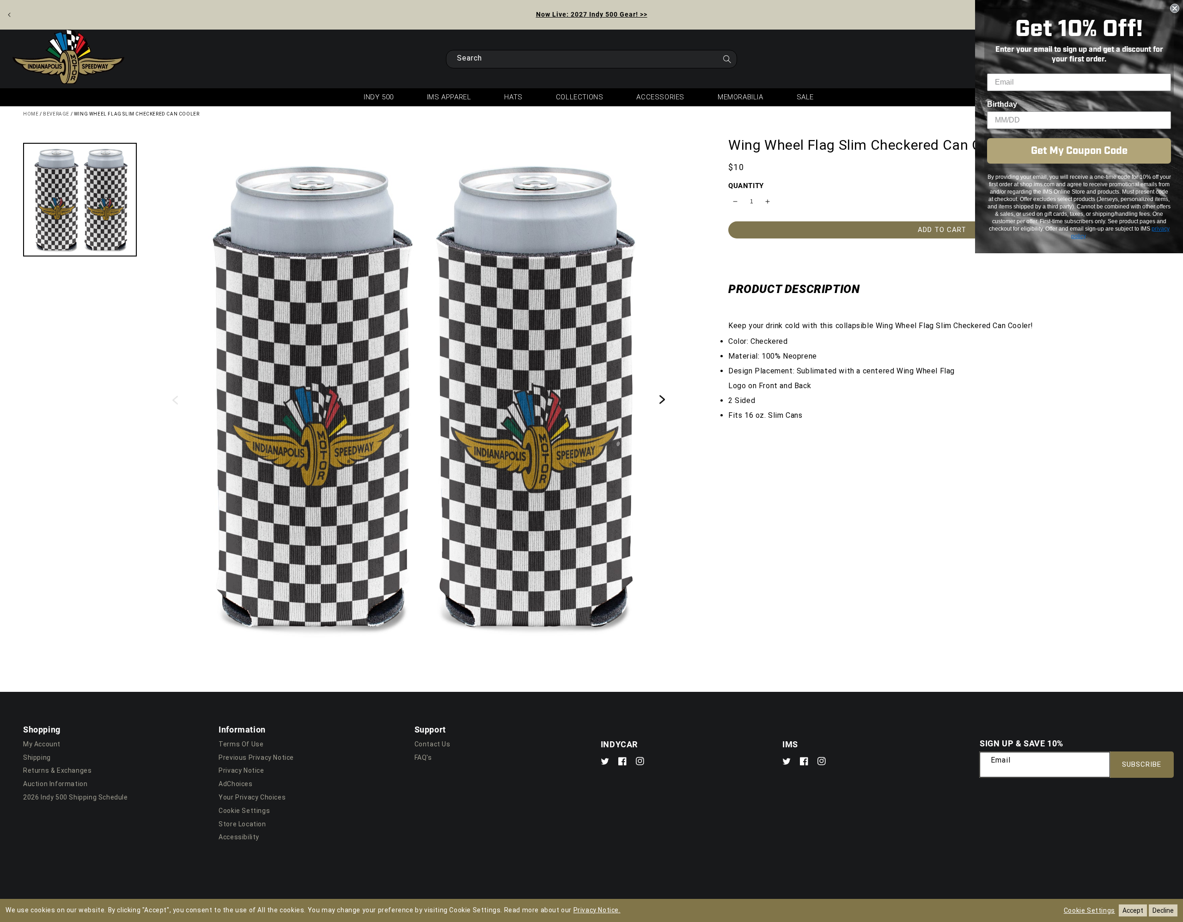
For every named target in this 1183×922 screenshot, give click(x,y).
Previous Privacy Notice (256, 757)
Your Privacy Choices (252, 797)
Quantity (746, 185)
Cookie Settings (244, 810)
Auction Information (55, 784)
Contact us (433, 744)
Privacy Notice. (597, 910)
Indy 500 (379, 97)
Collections (580, 97)
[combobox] (591, 59)
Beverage (56, 113)
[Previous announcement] (9, 15)
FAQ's (423, 757)
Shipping (37, 757)
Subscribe (1141, 764)
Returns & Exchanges (57, 770)
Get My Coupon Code (1079, 151)
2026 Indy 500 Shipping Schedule (75, 797)
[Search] (727, 62)
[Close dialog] (1174, 8)
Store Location (242, 824)
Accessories (660, 97)
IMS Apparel (449, 97)
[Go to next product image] (662, 400)
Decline (1163, 910)
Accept (1132, 910)
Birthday (1002, 104)
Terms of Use (241, 744)
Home (30, 113)
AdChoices (235, 784)
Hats (513, 97)
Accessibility (239, 837)
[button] (80, 199)
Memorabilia (740, 97)
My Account (42, 744)
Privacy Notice (241, 770)
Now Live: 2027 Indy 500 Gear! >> (591, 14)
